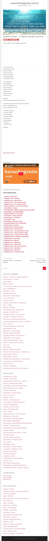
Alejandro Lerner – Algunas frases (13, 200)
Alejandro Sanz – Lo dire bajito (12, 238)
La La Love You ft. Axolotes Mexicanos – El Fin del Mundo (17, 286)
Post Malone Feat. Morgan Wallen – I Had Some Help (16, 359)
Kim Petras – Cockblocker (9, 366)
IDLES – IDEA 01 (7, 347)
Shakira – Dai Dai (7, 281)
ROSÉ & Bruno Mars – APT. (9, 293)
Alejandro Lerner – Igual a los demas (13, 227)
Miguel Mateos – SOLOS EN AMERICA (13, 211)
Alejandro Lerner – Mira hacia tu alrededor (15, 246)
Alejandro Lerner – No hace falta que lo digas (16, 232)
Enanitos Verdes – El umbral (11, 225)
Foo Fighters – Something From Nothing (13, 316)
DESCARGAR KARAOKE (9, 152)
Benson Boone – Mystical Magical (11, 295)
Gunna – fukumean (8, 323)
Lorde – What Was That (9, 298)
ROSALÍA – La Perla (8, 284)
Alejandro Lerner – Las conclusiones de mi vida (16, 230)
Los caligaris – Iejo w (9, 219)
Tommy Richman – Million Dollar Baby (12, 361)
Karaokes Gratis (7, 479)
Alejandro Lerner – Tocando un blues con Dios (16, 234)
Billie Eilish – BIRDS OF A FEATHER (11, 333)
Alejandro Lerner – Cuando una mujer (14, 251)
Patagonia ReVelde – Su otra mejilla (13, 213)
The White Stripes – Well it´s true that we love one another (19, 210)
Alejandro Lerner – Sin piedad (12, 198)
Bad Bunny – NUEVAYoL (9, 307)
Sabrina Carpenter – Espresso (10, 356)
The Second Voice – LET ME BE (11, 279)
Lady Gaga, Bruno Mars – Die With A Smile (13, 309)
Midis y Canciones (7, 477)
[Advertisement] (24, 55)
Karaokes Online (7, 475)
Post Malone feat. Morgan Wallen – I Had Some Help (16, 352)
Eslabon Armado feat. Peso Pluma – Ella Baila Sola (15, 368)
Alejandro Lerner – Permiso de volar (13, 229)
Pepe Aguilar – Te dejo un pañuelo (13, 215)
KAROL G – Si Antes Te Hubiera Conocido (13, 342)
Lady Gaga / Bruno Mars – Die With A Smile (14, 335)
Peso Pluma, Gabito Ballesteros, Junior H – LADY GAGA (16, 321)
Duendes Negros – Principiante (12, 217)
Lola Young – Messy (8, 300)
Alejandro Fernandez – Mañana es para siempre (16, 236)
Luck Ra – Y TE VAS (8, 363)
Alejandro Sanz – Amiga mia (11, 240)
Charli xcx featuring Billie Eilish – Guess (13, 340)
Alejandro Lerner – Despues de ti (12, 244)
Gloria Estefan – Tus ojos (10, 208)
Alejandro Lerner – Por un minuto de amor (15, 202)
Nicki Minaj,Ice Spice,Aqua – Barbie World (13, 326)
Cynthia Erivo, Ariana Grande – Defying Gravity (14, 302)
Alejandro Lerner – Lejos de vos (12, 242)
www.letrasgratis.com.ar (24, 3)
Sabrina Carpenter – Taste (9, 328)
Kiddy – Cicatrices (7, 305)
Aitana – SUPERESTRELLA (9, 288)
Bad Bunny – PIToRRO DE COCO (11, 312)
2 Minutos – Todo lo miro (10, 196)
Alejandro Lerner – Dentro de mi (12, 248)
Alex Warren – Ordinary (9, 291)
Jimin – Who (6, 345)
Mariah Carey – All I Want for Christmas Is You (14, 319)
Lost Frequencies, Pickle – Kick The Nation (13, 314)
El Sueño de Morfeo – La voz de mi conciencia (16, 206)
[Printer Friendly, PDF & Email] (9, 43)
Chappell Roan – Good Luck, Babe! (11, 331)
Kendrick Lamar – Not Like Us (10, 354)
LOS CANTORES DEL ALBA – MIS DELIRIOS (15, 223)
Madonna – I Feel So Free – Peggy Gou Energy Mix (15, 277)
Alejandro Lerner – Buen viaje (12, 250)
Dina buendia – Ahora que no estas (13, 221)
